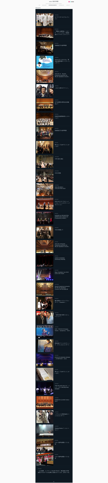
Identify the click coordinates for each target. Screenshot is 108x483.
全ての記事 (38, 10)
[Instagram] (69, 1)
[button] (70, 10)
